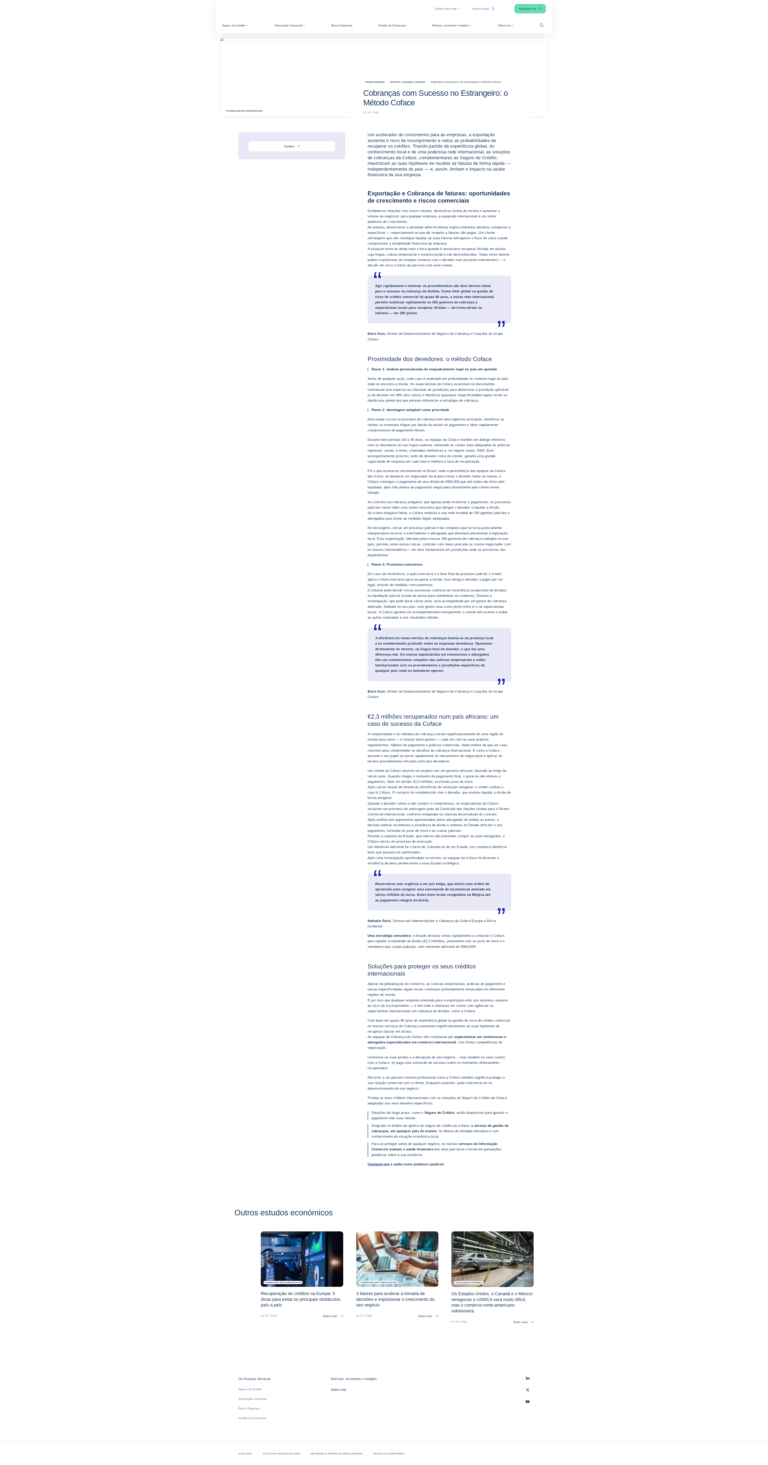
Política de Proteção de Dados (281, 1454)
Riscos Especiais (249, 1408)
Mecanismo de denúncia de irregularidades (337, 1454)
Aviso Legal (245, 1454)
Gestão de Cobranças (252, 1418)
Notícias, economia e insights (354, 1379)
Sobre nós (338, 1390)
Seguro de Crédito (250, 1389)
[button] (235, 25)
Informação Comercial (252, 1398)
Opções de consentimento (389, 1454)
